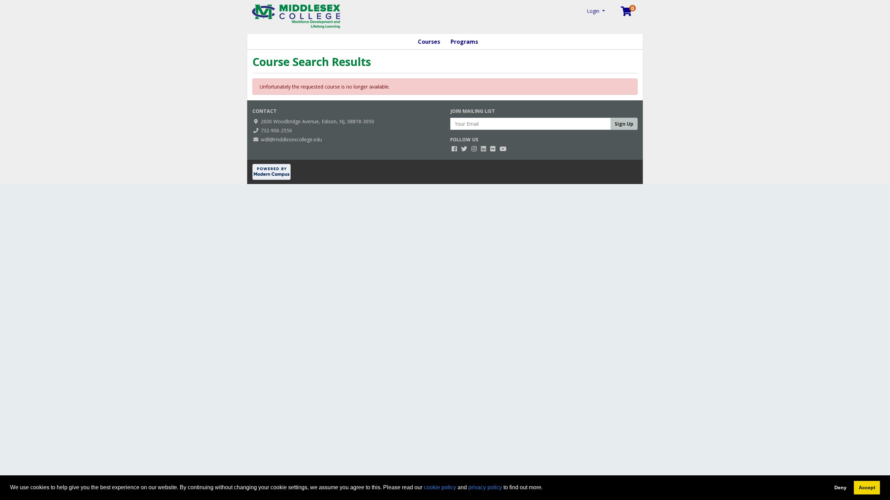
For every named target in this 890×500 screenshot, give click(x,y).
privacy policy (485, 487)
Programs (464, 41)
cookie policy (440, 487)
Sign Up (624, 123)
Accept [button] (867, 487)
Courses (429, 41)
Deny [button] (840, 487)
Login (594, 11)
